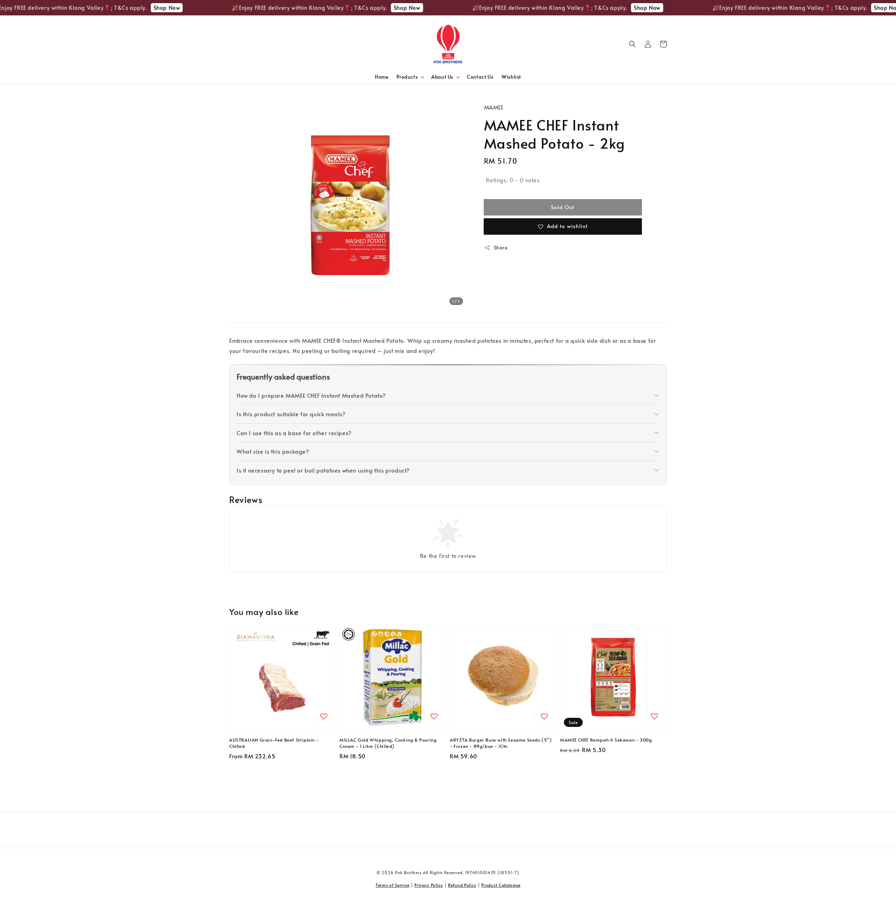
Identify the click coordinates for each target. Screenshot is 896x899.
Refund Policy (462, 885)
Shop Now (145, 7)
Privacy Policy (428, 885)
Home (381, 76)
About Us (442, 77)
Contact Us (480, 76)
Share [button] (500, 247)
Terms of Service (393, 885)
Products (407, 77)
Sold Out (562, 207)
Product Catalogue (500, 885)
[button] (632, 44)
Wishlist (511, 76)
